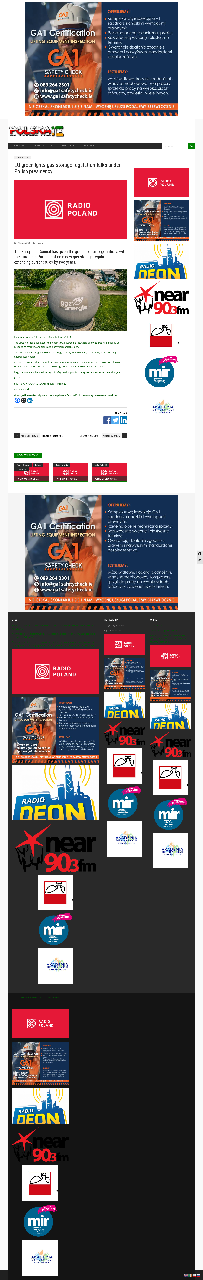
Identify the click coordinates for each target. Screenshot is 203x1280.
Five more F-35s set (66, 478)
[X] (23, 400)
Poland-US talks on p (27, 478)
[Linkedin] (30, 400)
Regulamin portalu (112, 630)
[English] (186, 1275)
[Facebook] (17, 400)
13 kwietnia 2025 (23, 243)
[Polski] (194, 1275)
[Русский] (198, 1275)
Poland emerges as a (104, 478)
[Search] (191, 146)
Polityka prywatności (114, 625)
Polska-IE (39, 243)
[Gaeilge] (190, 1275)
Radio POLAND (23, 157)
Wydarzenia (21, 469)
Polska (38, 465)
